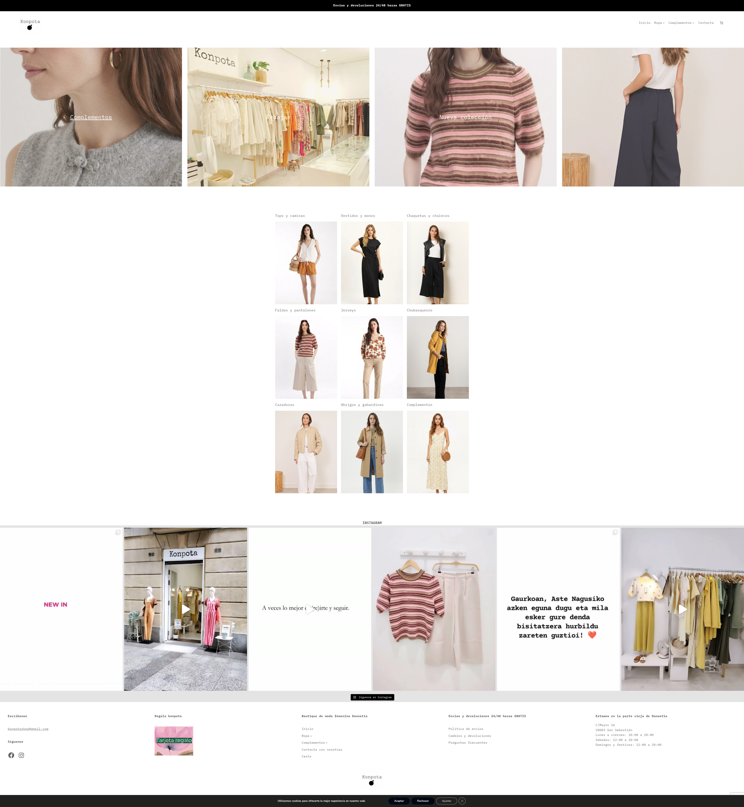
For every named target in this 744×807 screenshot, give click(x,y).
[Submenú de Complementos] (693, 23)
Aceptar (399, 801)
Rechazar (423, 801)
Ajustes (446, 801)
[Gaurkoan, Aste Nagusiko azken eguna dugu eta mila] (558, 609)
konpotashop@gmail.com (28, 729)
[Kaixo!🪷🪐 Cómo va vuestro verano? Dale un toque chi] (310, 609)
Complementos (91, 117)
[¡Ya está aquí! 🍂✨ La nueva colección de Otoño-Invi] (61, 609)
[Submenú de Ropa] (664, 23)
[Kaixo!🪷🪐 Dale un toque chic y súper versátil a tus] (434, 609)
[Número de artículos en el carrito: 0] (721, 23)
